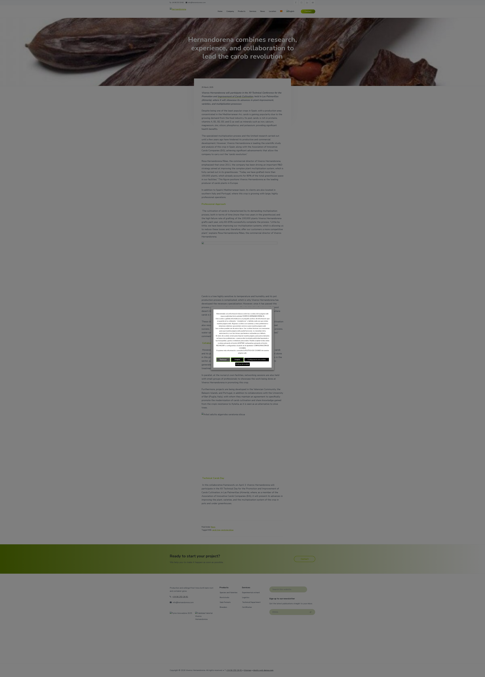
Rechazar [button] (223, 359)
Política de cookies (242, 364)
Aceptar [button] (237, 359)
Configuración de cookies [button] (257, 360)
